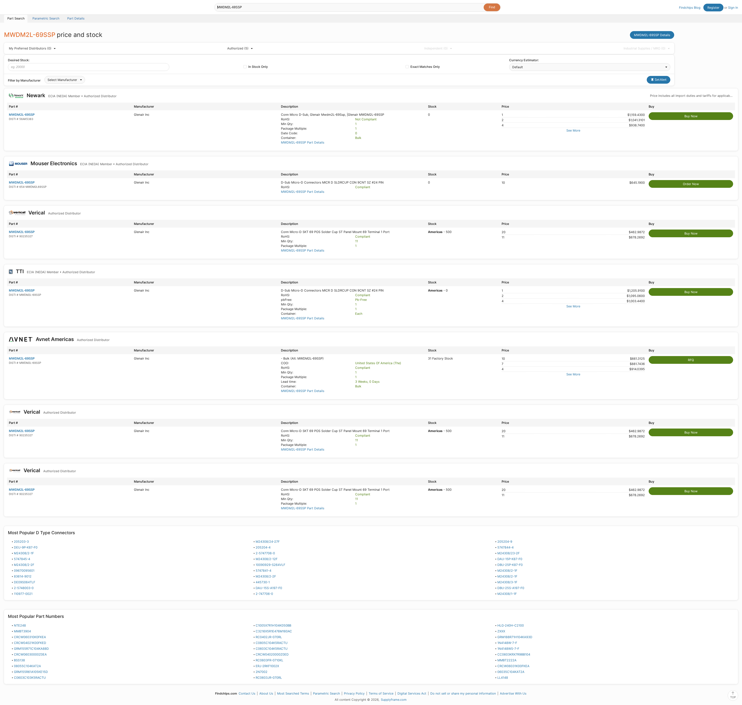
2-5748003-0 (24, 588)
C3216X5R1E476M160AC (274, 631)
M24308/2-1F (24, 553)
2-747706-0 (264, 594)
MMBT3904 (22, 631)
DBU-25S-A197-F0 (510, 588)
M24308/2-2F (24, 565)
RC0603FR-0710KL (269, 660)
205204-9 (504, 541)
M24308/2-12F (266, 559)
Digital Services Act (411, 693)
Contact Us (247, 693)
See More (573, 130)
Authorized (237, 48)
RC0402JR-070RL (269, 637)
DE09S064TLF (24, 582)
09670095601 (24, 570)
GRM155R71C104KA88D (31, 649)
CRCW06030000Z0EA (30, 654)
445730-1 (263, 582)
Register (713, 7)
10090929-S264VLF (270, 565)
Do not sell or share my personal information (463, 693)
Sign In (733, 7)
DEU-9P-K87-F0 (25, 547)
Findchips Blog (689, 7)
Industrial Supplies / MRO (644, 48)
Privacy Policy (354, 693)
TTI (55, 271)
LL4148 (502, 677)
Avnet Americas (72, 339)
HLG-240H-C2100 (510, 625)
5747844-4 (505, 547)
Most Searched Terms (293, 693)
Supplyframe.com (394, 700)
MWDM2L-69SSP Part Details (302, 142)
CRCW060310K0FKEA (30, 637)
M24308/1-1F (507, 594)
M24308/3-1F (507, 582)
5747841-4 (263, 570)
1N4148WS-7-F (508, 649)
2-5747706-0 (265, 553)
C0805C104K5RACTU (272, 643)
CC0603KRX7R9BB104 (513, 654)
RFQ (691, 360)
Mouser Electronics (88, 163)
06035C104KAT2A (510, 672)
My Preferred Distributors (30, 48)
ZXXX (501, 631)
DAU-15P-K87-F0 (509, 559)
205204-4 (263, 547)
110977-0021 (23, 594)
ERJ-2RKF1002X (267, 666)
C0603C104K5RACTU (272, 649)
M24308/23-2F (508, 553)
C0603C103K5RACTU (30, 677)
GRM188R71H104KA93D (514, 637)
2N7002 (261, 672)
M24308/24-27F (268, 541)
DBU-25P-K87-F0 (510, 565)
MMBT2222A (507, 660)
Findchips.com (16, 8)
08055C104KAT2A (27, 666)
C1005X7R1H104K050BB (273, 625)
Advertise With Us (513, 693)
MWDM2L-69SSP (22, 115)
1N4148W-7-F (507, 643)
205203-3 (21, 541)
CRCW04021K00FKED (30, 643)
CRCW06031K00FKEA (513, 666)
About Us (266, 693)
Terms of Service (381, 693)
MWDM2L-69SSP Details (652, 35)
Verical (54, 213)
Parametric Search (326, 693)
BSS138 (19, 660)
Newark (71, 95)
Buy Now (691, 116)
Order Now (691, 184)
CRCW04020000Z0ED (272, 654)
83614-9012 (22, 576)
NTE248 (20, 625)
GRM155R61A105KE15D (31, 672)
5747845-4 (22, 559)
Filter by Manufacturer (24, 80)
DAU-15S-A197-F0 (269, 588)
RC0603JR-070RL (269, 677)
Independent (436, 48)
